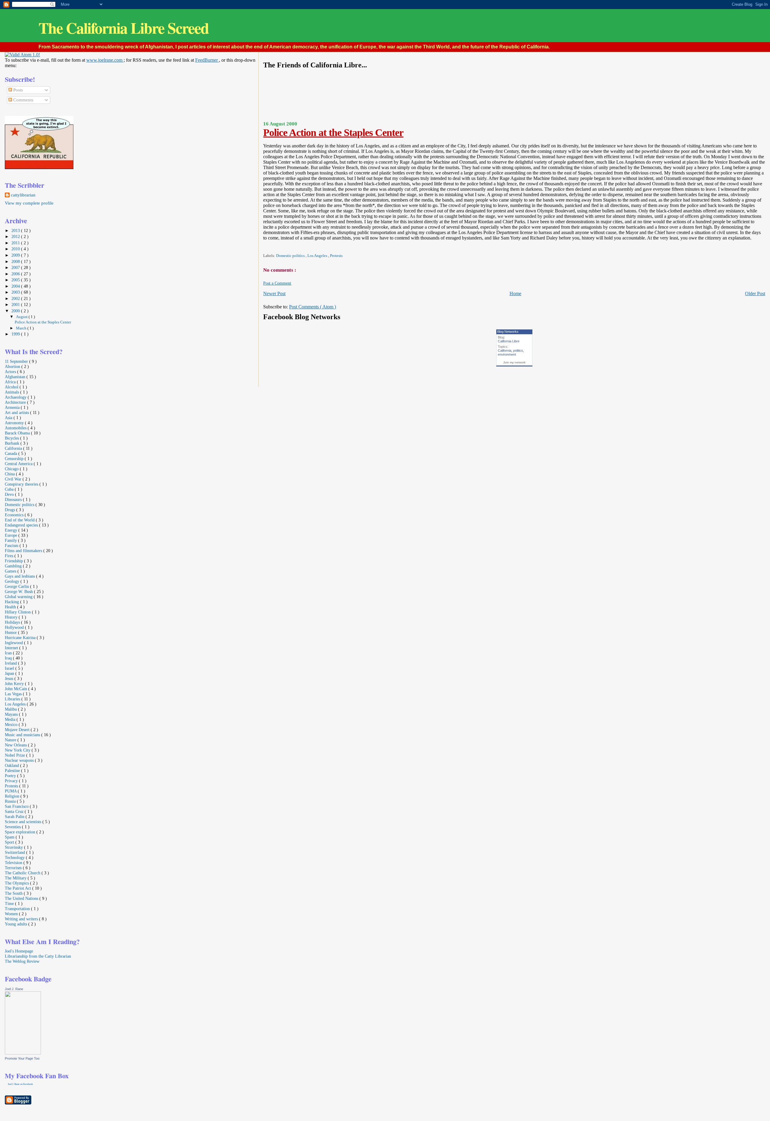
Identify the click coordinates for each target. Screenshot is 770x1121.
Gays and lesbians (20, 576)
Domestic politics (291, 256)
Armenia (13, 407)
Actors (11, 371)
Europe (11, 535)
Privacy (12, 780)
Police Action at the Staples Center (333, 132)
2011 (16, 242)
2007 (16, 267)
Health (11, 606)
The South (14, 893)
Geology (12, 581)
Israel (10, 668)
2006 (16, 273)
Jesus (9, 678)
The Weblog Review (22, 961)
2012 (16, 236)
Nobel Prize (15, 755)
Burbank (12, 443)
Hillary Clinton (18, 612)
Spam (10, 837)
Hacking (12, 601)
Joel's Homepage (19, 951)
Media (11, 719)
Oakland (12, 765)
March (21, 328)
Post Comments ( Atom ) (312, 306)
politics (518, 350)
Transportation (18, 908)
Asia (9, 417)
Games (11, 571)
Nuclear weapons (20, 760)
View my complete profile (29, 203)
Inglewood (14, 642)
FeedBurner (207, 60)
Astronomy (15, 422)
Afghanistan (15, 376)
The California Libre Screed (123, 28)
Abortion (13, 366)
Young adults (16, 924)
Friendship (14, 560)
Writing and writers (22, 918)
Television (14, 862)
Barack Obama (18, 433)
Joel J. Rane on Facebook (20, 1084)
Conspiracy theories (22, 484)
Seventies (13, 826)
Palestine (13, 770)
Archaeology (16, 397)
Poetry (11, 775)
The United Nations (22, 898)
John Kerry (15, 683)
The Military (16, 877)
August (22, 316)
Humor (11, 632)
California (504, 350)
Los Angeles (317, 256)
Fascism (12, 545)
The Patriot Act (18, 888)
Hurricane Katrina (21, 637)
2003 (16, 292)
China (10, 473)
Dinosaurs (14, 499)
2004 (16, 286)
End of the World (20, 519)
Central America (19, 463)
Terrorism (14, 867)
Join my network (514, 362)
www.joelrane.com (105, 60)
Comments (22, 99)
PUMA (11, 791)
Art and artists (17, 412)
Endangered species (22, 525)
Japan (10, 673)
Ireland (11, 663)
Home (515, 293)
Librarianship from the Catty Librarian (38, 956)
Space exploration (20, 831)
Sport (10, 842)
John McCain (16, 688)
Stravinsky (14, 847)
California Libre (508, 341)
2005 (16, 279)
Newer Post (274, 293)
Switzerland (15, 852)
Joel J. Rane (14, 989)
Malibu (11, 709)
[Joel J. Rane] (23, 1053)
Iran (9, 652)
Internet (12, 647)
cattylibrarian (23, 195)
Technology (15, 857)
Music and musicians (23, 734)
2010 (16, 248)
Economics (15, 514)
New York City (18, 750)
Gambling (14, 566)
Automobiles (16, 427)
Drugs (10, 509)
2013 (16, 230)
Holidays (13, 622)
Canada (11, 453)
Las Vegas (14, 693)
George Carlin (17, 586)
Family (11, 540)
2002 (16, 298)
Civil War (14, 479)
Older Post (755, 293)
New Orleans (16, 745)
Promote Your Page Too (22, 1058)
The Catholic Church (23, 872)
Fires (9, 555)
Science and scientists (23, 821)
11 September (17, 361)
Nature (11, 739)
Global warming (19, 596)
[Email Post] (263, 247)
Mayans (12, 714)
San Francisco (17, 806)
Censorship (15, 458)
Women (12, 913)
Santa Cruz (15, 811)
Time (10, 903)
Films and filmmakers (24, 550)
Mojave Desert (18, 729)
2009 (16, 255)
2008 (16, 261)
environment (507, 354)
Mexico (12, 724)
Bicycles (12, 438)
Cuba (10, 489)
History (12, 617)
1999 (16, 334)
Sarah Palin (15, 816)
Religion (12, 796)
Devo (10, 494)
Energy (11, 530)
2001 (16, 304)
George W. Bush (19, 591)
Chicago (12, 468)
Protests (336, 256)
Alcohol (12, 386)
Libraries (13, 698)
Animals (12, 392)
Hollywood (15, 627)
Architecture (16, 402)
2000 (16, 310)
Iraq (9, 658)
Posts (17, 90)
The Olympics (17, 883)
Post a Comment (277, 283)
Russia (11, 801)
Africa (11, 381)
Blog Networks (508, 331)
